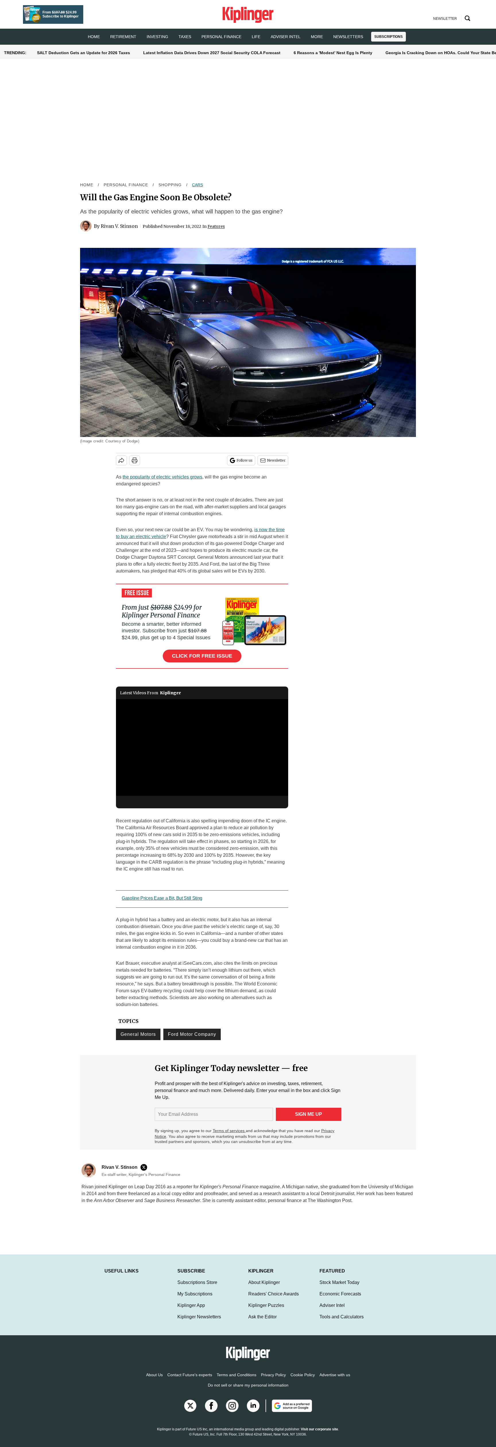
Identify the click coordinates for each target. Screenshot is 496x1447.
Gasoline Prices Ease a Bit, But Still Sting (162, 898)
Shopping (170, 185)
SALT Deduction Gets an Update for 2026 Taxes (83, 52)
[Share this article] (121, 460)
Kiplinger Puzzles (266, 1311)
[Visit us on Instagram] (232, 1411)
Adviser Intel (286, 36)
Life (256, 36)
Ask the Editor (262, 1322)
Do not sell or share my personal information (248, 1391)
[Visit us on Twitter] (190, 1411)
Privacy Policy (273, 1380)
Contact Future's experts (189, 1380)
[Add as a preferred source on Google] (289, 1411)
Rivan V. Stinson (119, 226)
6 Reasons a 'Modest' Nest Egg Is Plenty (333, 52)
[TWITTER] (145, 1167)
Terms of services (229, 1130)
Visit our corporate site (319, 1435)
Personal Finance (221, 36)
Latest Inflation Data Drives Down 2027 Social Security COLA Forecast (211, 52)
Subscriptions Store (197, 1288)
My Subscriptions (194, 1299)
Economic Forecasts (340, 1299)
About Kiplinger (264, 1288)
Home (86, 185)
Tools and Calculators (341, 1322)
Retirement (123, 36)
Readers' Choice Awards (273, 1299)
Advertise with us (334, 1380)
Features (216, 226)
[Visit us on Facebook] (211, 1411)
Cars (197, 185)
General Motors (138, 1034)
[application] (202, 747)
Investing (157, 36)
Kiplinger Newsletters (199, 1322)
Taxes (185, 36)
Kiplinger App (191, 1311)
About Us (154, 1380)
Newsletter (276, 460)
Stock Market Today (339, 1288)
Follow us (245, 460)
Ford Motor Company (192, 1034)
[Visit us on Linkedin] (253, 1411)
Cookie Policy (302, 1380)
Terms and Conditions (236, 1380)
